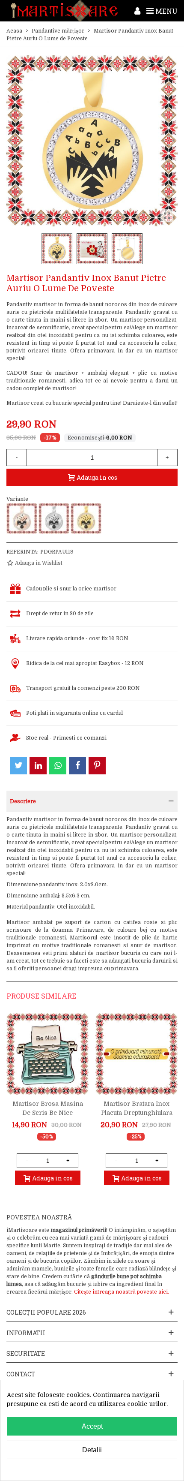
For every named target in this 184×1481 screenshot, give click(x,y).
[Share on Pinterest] (97, 765)
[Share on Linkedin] (38, 765)
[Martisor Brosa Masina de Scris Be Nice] (47, 1054)
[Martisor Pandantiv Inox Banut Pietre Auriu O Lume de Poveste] (86, 518)
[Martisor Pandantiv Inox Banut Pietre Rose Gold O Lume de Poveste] (21, 518)
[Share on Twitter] (18, 765)
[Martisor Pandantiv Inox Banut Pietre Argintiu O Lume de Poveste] (54, 518)
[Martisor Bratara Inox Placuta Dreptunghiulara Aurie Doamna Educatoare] (136, 1054)
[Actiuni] (137, 11)
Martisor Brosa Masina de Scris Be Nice (47, 1108)
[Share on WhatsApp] (57, 765)
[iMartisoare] (64, 11)
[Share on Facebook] (77, 765)
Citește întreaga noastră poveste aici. (121, 1292)
